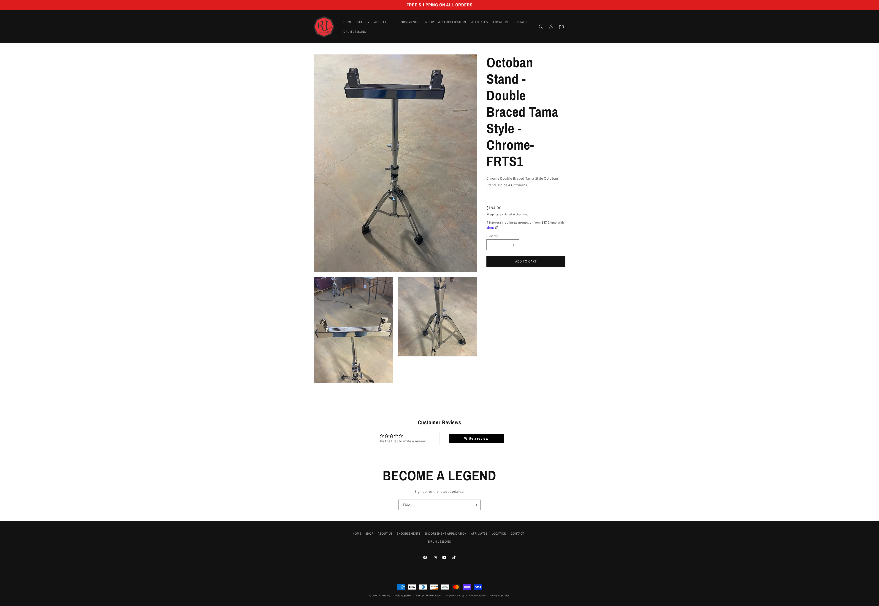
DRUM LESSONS (439, 541)
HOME (357, 533)
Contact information (428, 595)
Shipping (492, 214)
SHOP (369, 533)
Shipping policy (454, 595)
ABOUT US (385, 533)
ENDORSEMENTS (408, 533)
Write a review (476, 438)
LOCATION (498, 533)
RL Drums (384, 595)
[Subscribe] (475, 505)
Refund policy (403, 595)
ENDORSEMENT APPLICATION (445, 533)
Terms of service (499, 595)
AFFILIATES (479, 533)
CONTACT (517, 533)
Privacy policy (477, 595)
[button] (363, 22)
